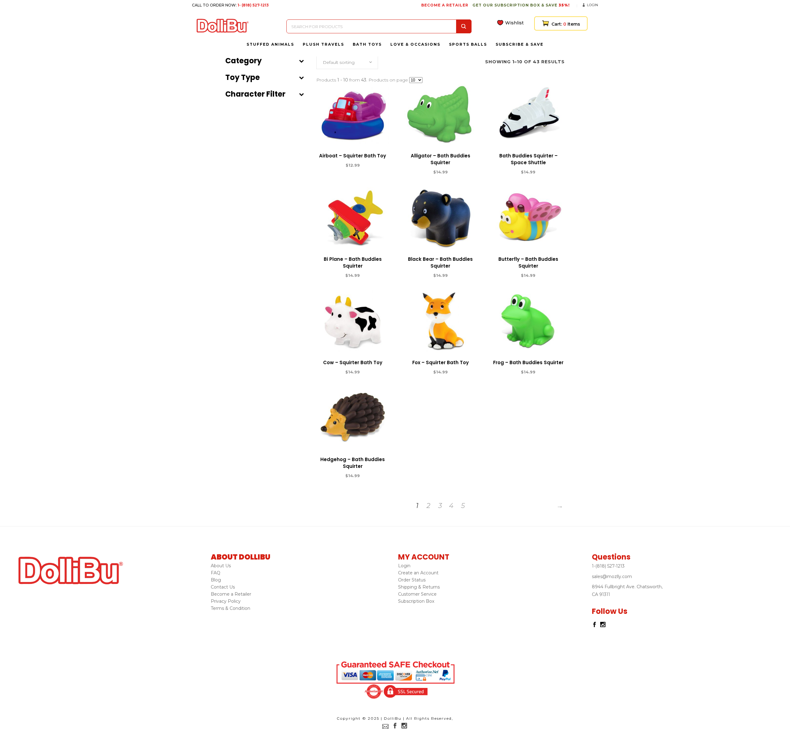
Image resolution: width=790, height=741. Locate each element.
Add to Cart (330, 165)
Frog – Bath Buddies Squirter (528, 362)
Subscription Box (416, 601)
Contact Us (223, 587)
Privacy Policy (226, 601)
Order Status (412, 580)
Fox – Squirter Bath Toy (440, 362)
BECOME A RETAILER (444, 5)
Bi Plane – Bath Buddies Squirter (353, 262)
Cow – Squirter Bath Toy (352, 362)
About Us (221, 565)
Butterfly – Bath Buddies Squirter (528, 262)
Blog (216, 580)
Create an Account (418, 573)
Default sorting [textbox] (339, 62)
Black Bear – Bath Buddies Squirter (440, 262)
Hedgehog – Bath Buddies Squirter (352, 462)
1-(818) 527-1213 (608, 566)
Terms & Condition (230, 608)
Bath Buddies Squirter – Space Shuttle (528, 159)
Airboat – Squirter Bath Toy (352, 155)
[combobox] (347, 62)
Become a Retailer (231, 594)
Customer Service (417, 594)
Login (592, 5)
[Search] (464, 26)
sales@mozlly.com (612, 576)
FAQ (215, 573)
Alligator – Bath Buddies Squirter (440, 159)
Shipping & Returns (419, 587)
